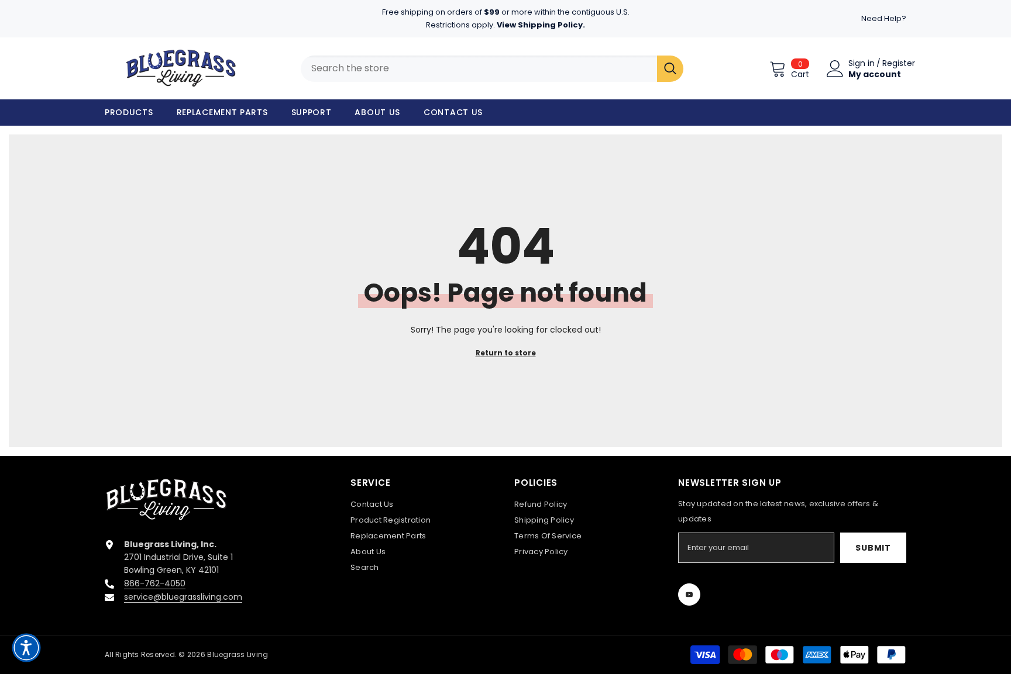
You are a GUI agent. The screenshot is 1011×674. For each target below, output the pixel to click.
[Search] (670, 69)
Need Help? (883, 18)
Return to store (506, 353)
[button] (26, 647)
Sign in (861, 63)
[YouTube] (689, 594)
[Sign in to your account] (835, 68)
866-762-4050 (154, 583)
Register (898, 63)
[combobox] (479, 69)
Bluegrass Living (237, 654)
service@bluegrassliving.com (183, 597)
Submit (872, 548)
